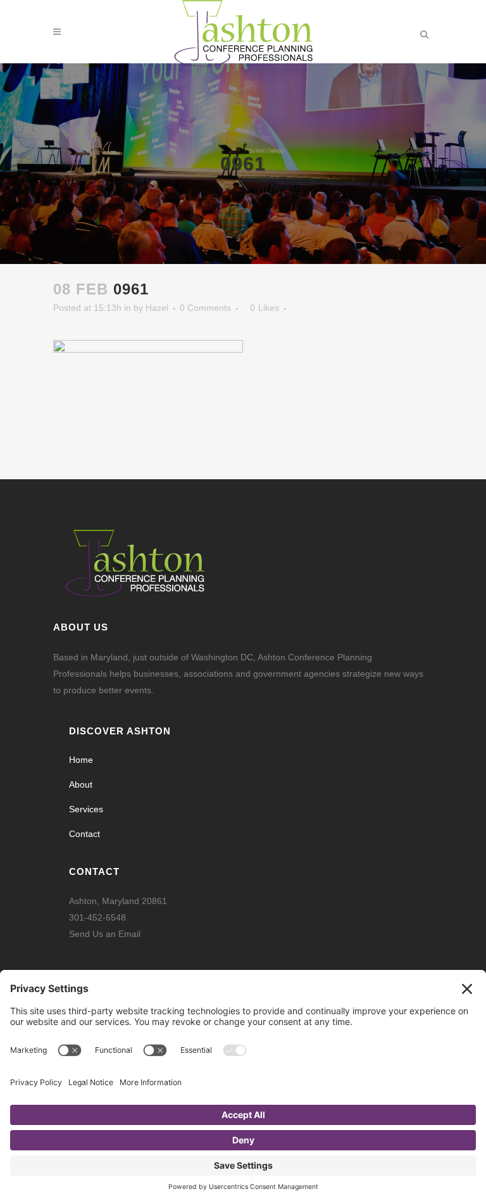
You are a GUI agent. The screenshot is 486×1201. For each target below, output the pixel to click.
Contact (84, 834)
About (80, 784)
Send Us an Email (104, 934)
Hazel (157, 308)
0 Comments (205, 308)
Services (86, 809)
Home (81, 760)
